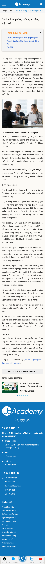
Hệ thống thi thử (7, 539)
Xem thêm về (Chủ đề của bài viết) (21, 371)
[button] (18, 396)
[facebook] (17, 420)
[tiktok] (28, 420)
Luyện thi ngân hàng (9, 511)
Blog (11, 11)
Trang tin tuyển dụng (9, 546)
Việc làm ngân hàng (8, 518)
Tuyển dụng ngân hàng (10, 514)
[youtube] (22, 420)
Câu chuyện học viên (9, 521)
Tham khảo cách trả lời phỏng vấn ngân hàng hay (23, 42)
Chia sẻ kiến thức (8, 507)
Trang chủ (5, 11)
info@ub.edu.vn (10, 456)
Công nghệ (5, 525)
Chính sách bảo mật (9, 532)
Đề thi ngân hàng (8, 543)
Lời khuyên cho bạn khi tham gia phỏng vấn (22, 38)
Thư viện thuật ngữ (8, 529)
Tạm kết (10, 47)
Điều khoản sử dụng (9, 536)
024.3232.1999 (10, 465)
